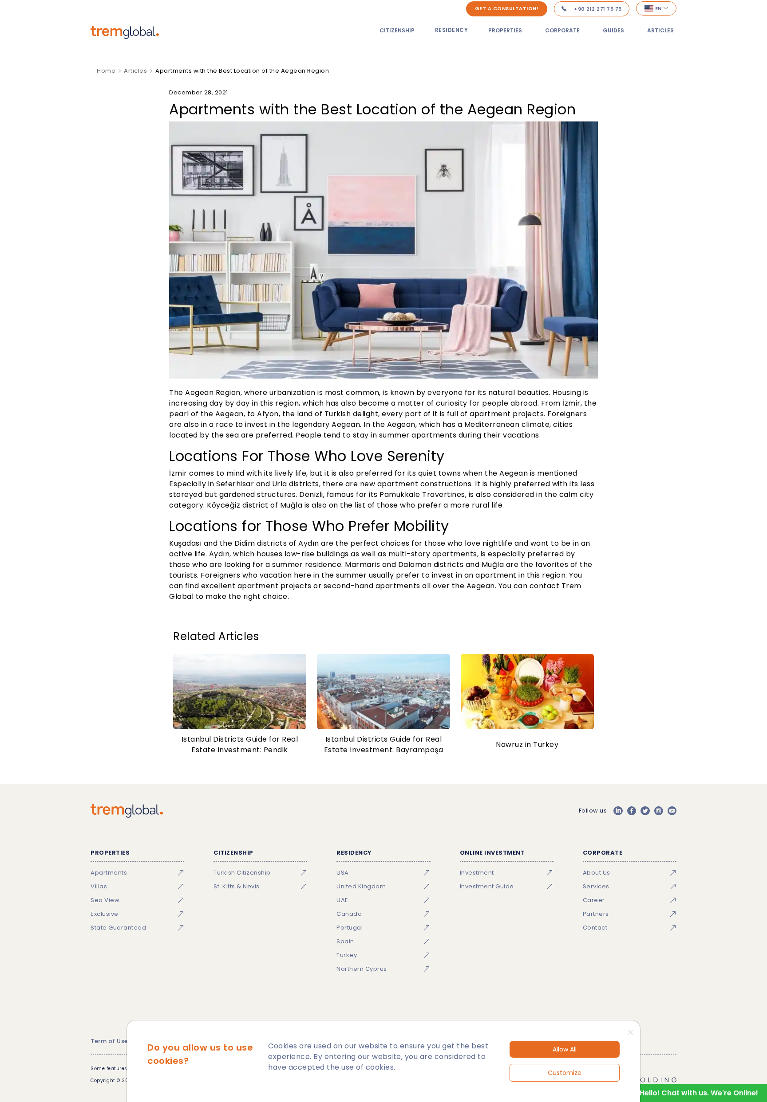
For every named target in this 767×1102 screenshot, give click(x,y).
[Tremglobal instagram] (658, 810)
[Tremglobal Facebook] (631, 810)
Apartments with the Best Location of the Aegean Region (242, 70)
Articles (660, 30)
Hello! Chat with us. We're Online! (699, 1093)
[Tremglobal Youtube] (672, 810)
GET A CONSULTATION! (507, 8)
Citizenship (397, 30)
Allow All (565, 1049)
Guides (613, 30)
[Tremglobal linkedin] (617, 810)
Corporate (562, 30)
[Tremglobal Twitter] (644, 810)
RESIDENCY (451, 30)
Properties (505, 30)
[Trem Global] (127, 810)
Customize (564, 1072)
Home (106, 70)
